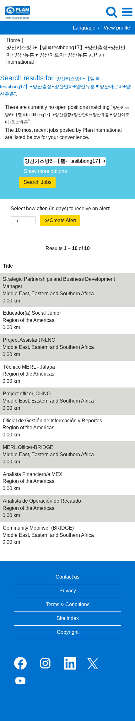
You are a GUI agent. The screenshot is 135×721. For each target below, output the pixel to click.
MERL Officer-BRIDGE (28, 447)
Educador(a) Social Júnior (32, 313)
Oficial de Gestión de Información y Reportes (52, 420)
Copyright (67, 632)
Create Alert (62, 220)
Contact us (67, 576)
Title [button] (8, 266)
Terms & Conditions (67, 604)
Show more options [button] (45, 171)
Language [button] (85, 27)
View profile (117, 27)
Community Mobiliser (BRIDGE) (38, 528)
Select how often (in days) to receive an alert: (60, 208)
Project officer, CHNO (27, 393)
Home (13, 40)
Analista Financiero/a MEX (32, 474)
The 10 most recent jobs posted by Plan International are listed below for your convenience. (63, 133)
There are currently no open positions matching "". (67, 114)
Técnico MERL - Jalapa (29, 367)
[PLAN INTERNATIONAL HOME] (15, 12)
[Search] (111, 12)
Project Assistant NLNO (29, 340)
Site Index (68, 618)
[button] (127, 12)
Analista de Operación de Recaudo (42, 501)
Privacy (67, 590)
